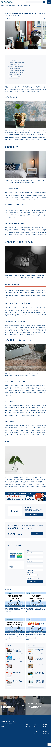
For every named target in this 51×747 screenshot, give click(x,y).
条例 (15, 638)
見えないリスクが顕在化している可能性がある (17, 70)
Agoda (35, 736)
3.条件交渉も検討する (13, 80)
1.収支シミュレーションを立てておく (16, 76)
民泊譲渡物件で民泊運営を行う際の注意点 (15, 66)
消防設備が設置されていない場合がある (16, 72)
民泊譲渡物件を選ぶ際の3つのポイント (15, 74)
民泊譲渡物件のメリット (12, 59)
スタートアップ (19, 638)
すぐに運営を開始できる (13, 61)
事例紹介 (44, 729)
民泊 (11, 18)
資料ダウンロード (46, 734)
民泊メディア (7, 8)
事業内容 (44, 726)
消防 (34, 638)
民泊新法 (35, 726)
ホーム (2, 8)
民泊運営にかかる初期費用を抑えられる (16, 63)
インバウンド (20, 5)
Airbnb (32, 613)
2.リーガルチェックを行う (14, 78)
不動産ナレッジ (31, 685)
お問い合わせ (45, 731)
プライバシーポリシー (30, 577)
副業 (35, 613)
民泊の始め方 (12, 8)
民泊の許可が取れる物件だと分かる (15, 64)
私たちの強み (45, 724)
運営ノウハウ (9, 669)
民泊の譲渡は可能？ (11, 57)
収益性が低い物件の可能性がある (15, 68)
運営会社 (44, 722)
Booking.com (36, 734)
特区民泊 (35, 729)
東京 (13, 638)
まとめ (9, 82)
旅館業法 (35, 722)
